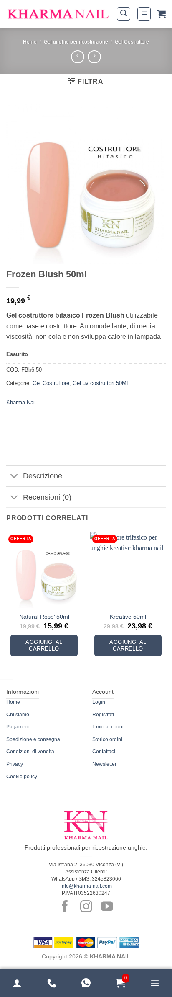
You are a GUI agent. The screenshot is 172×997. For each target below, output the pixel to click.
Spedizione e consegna (33, 739)
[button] (123, 14)
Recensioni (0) (47, 497)
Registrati (103, 715)
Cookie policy (21, 777)
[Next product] (77, 56)
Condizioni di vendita (30, 751)
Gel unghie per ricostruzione (76, 42)
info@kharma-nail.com (86, 886)
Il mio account (108, 727)
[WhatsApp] (86, 983)
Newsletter (104, 764)
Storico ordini (107, 739)
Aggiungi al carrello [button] (43, 645)
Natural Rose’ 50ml (44, 617)
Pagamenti (18, 727)
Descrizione (42, 476)
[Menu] (155, 983)
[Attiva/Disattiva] (14, 477)
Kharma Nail (21, 402)
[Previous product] (94, 56)
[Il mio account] (17, 983)
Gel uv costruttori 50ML (101, 383)
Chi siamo (17, 715)
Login (98, 702)
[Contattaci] (52, 983)
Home (30, 42)
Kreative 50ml (128, 617)
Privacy (14, 764)
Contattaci (103, 751)
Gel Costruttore (132, 42)
